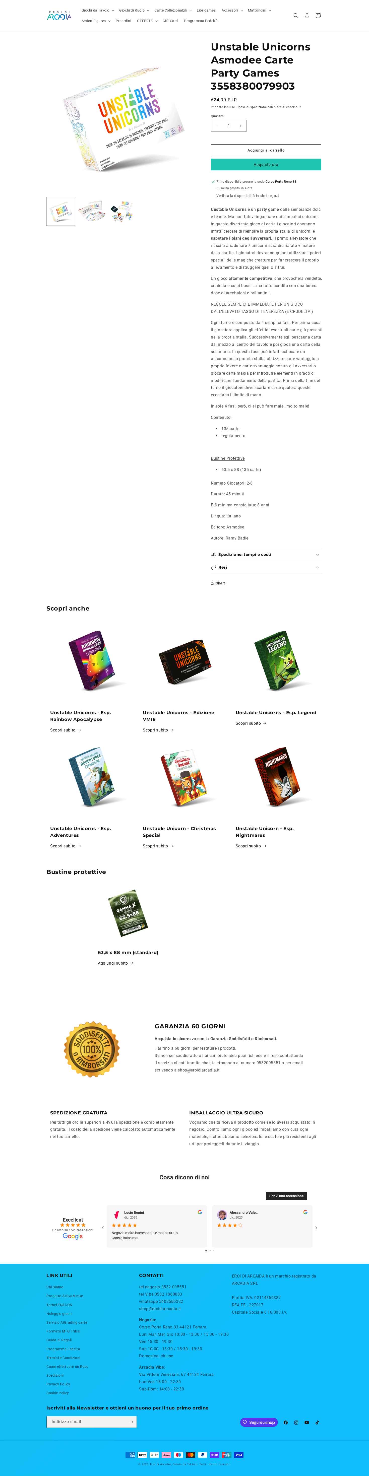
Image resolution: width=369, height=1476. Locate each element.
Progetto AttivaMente (64, 1296)
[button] (97, 10)
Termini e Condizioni (63, 1358)
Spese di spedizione (252, 107)
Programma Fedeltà (63, 1349)
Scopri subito (63, 730)
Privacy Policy (58, 1384)
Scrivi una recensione (286, 1196)
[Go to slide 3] (213, 1250)
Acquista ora (266, 164)
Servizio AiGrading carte (66, 1322)
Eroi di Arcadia (160, 1464)
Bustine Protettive (228, 458)
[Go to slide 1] (206, 1250)
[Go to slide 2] (210, 1250)
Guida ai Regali (59, 1340)
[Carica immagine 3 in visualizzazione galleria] (122, 211)
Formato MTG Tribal (63, 1331)
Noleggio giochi (59, 1314)
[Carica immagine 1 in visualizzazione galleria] (60, 211)
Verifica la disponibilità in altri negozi (247, 196)
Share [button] (221, 583)
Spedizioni (55, 1375)
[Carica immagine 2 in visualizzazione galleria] (91, 211)
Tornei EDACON (59, 1305)
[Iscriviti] (131, 1422)
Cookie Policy (57, 1393)
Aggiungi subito (113, 963)
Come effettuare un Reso (67, 1367)
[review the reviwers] (200, 1213)
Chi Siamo (54, 1287)
